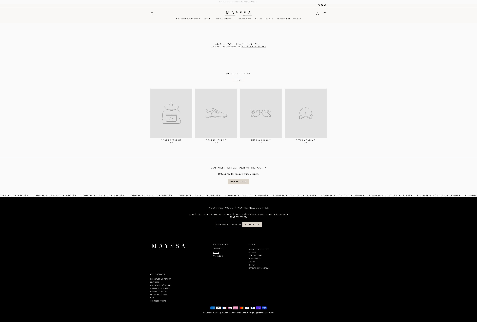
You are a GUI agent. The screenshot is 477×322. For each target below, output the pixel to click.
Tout (238, 80)
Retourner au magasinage (254, 46)
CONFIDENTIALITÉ (158, 301)
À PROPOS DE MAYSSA (159, 288)
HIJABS (258, 19)
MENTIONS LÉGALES (158, 295)
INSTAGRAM (218, 249)
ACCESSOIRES (245, 19)
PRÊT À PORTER (224, 19)
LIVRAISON (154, 282)
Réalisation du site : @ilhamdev (216, 313)
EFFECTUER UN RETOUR (289, 19)
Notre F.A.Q (238, 182)
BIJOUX (269, 19)
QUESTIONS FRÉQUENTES (161, 285)
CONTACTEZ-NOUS (158, 291)
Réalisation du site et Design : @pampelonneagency (252, 313)
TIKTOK (216, 252)
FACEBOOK (218, 256)
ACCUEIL (208, 19)
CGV (152, 298)
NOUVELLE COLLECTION (188, 19)
